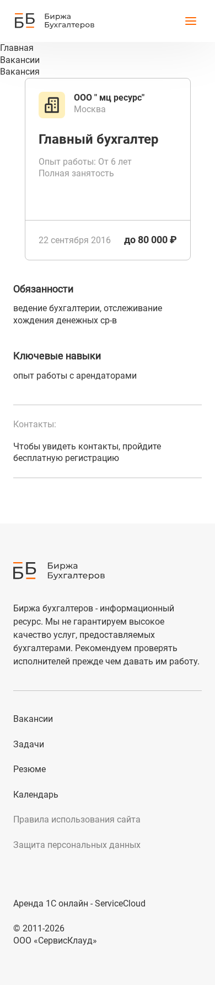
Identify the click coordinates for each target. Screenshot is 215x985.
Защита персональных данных (77, 845)
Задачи (28, 744)
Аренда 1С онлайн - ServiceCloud (79, 903)
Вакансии (33, 719)
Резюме (29, 769)
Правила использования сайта (77, 819)
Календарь (35, 794)
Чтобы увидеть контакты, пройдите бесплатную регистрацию (87, 452)
